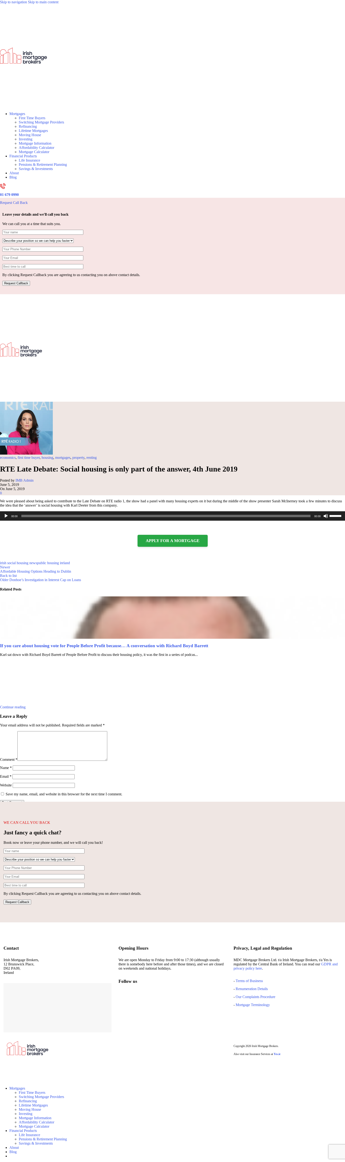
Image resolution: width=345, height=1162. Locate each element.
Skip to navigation (14, 2)
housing (47, 458)
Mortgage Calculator (34, 152)
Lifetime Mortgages (33, 131)
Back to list (8, 576)
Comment (8, 759)
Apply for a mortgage (172, 540)
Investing (25, 139)
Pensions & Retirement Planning (43, 165)
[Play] (6, 516)
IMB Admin (24, 480)
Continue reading (13, 707)
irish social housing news (18, 563)
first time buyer (29, 458)
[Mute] (325, 516)
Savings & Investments (36, 169)
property (78, 458)
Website (6, 785)
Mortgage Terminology (252, 1005)
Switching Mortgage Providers (41, 122)
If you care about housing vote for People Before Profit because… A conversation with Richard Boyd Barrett (104, 645)
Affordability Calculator (36, 148)
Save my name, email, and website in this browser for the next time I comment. (64, 794)
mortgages (62, 458)
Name (6, 768)
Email (6, 776)
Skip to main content (43, 2)
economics (8, 458)
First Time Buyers (32, 118)
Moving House (30, 135)
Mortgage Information (35, 143)
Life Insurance (29, 160)
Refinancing (28, 126)
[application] (172, 516)
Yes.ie (277, 1054)
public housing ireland (53, 563)
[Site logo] (23, 106)
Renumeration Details (252, 989)
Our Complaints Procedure (255, 997)
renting (91, 458)
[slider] (336, 515)
